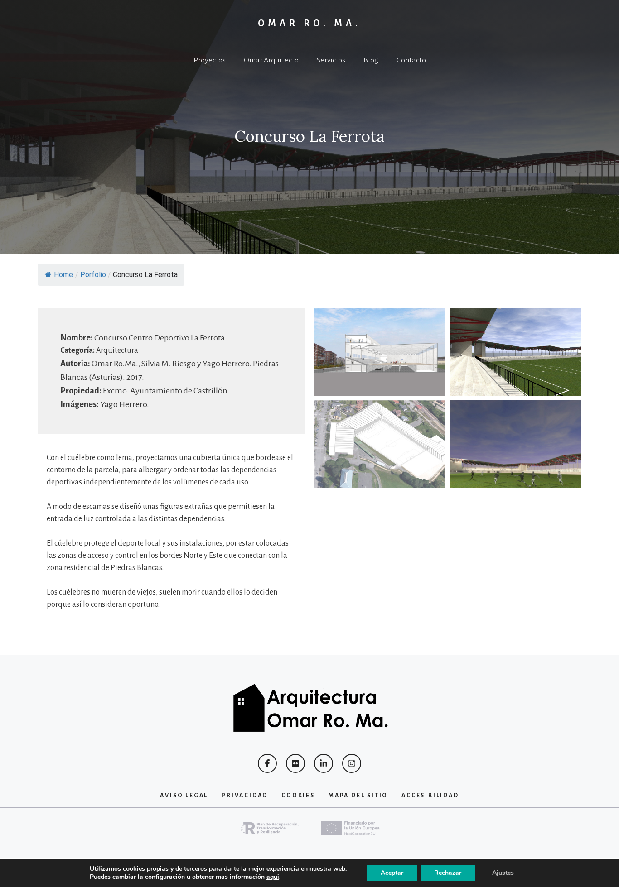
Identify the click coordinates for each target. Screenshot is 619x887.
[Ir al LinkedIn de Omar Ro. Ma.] (323, 763)
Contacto (411, 60)
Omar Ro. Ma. (310, 23)
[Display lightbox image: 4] (515, 444)
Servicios (331, 60)
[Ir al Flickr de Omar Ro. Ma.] (295, 763)
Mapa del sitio (358, 795)
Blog (370, 60)
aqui (272, 877)
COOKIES (298, 795)
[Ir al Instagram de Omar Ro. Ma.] (351, 763)
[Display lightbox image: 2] (515, 352)
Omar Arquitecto (271, 60)
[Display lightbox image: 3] (379, 444)
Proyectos (209, 60)
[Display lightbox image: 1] (379, 352)
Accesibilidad (430, 795)
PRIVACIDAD (245, 795)
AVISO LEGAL (184, 795)
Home (63, 274)
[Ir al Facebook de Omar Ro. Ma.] (267, 763)
